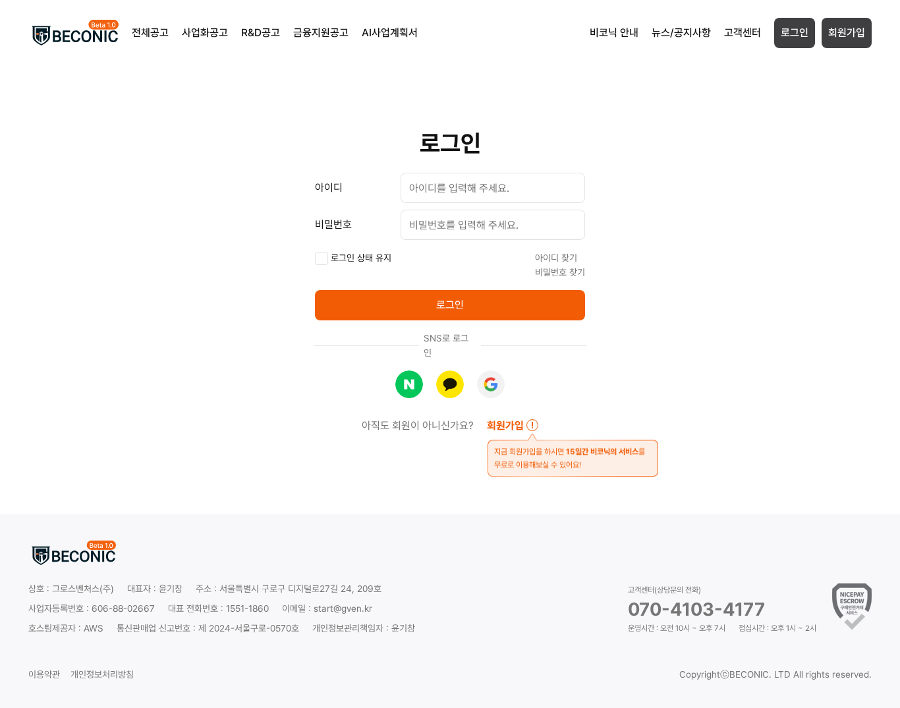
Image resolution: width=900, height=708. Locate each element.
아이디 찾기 (556, 257)
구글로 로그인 (491, 384)
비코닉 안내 (614, 32)
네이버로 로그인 (409, 384)
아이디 (329, 187)
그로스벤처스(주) (83, 588)
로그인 (794, 32)
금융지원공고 (321, 32)
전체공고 (150, 32)
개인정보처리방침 (102, 674)
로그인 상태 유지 (359, 257)
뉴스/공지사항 (681, 32)
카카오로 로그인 (450, 384)
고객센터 (742, 32)
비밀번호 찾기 (560, 272)
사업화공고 (205, 32)
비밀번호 (333, 224)
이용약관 (44, 674)
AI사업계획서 (390, 32)
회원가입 (846, 32)
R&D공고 (260, 32)
